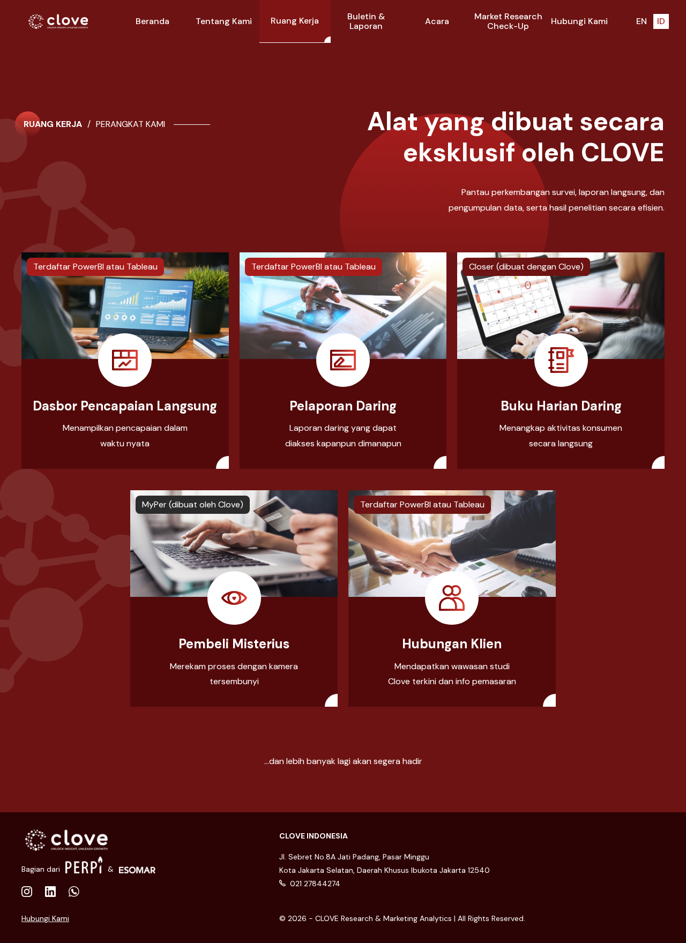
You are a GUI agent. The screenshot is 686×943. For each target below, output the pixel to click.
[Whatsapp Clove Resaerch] (74, 892)
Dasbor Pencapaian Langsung (125, 406)
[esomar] (137, 864)
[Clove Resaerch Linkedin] (26, 892)
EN (641, 21)
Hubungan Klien (452, 643)
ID (661, 21)
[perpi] (83, 864)
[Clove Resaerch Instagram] (50, 892)
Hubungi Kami (45, 918)
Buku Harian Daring (561, 406)
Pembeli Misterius (233, 643)
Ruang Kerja (53, 124)
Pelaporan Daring (343, 406)
